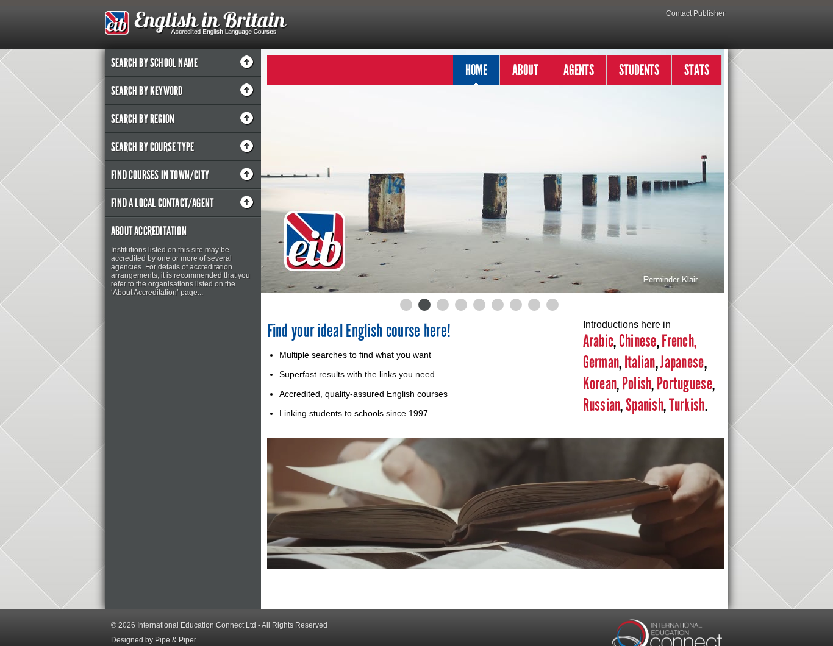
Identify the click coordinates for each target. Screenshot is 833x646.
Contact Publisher (695, 13)
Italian (640, 362)
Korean (600, 383)
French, (679, 341)
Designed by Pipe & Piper (153, 640)
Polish (637, 383)
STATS (696, 70)
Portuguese (683, 383)
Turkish (687, 405)
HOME (476, 70)
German (601, 362)
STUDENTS (639, 70)
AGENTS (578, 70)
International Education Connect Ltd (196, 625)
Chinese (638, 341)
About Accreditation (149, 231)
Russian (602, 405)
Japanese (682, 362)
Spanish (643, 405)
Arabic (598, 341)
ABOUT (525, 70)
